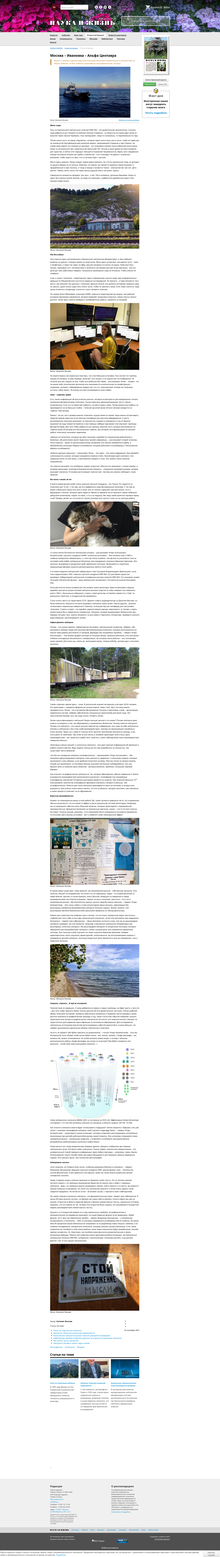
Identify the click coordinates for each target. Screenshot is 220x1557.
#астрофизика (56, 1347)
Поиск (143, 1530)
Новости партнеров (117, 35)
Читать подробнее (156, 113)
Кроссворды (111, 1530)
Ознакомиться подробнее (120, 1512)
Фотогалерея (134, 1530)
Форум (53, 42)
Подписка (80, 39)
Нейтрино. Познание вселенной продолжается (74, 1333)
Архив (53, 39)
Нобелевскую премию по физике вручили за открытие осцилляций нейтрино (87, 1338)
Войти (167, 7)
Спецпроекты (66, 39)
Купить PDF (163, 84)
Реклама (121, 39)
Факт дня (78, 35)
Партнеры (75, 1530)
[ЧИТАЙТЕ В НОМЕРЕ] (156, 30)
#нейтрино (70, 1347)
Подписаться (149, 84)
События (66, 35)
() (156, 7)
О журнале (122, 1530)
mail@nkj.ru (54, 1502)
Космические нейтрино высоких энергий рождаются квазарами (81, 1335)
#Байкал (80, 1347)
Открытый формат (95, 35)
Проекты (84, 1530)
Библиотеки (107, 39)
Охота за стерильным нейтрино (67, 1330)
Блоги (93, 1530)
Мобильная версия (110, 1548)
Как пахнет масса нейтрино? (66, 1340)
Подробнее (61, 1555)
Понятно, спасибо (211, 1553)
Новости (54, 35)
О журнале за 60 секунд (145, 21)
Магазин (93, 39)
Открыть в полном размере (129, 120)
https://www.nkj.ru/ (56, 1499)
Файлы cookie (153, 1530)
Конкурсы (100, 1530)
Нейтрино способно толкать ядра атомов (71, 1343)
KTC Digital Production (162, 1539)
